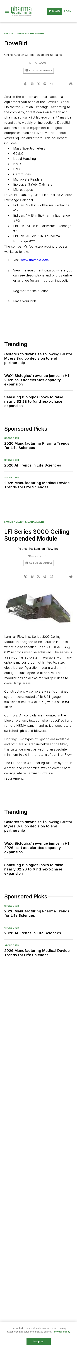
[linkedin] (32, 84)
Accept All (38, 1341)
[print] (71, 84)
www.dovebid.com (34, 260)
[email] (51, 84)
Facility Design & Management (24, 33)
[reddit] (45, 84)
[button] (7, 11)
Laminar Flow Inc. (47, 548)
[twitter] (38, 84)
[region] (38, 1335)
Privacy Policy (62, 1331)
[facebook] (25, 84)
